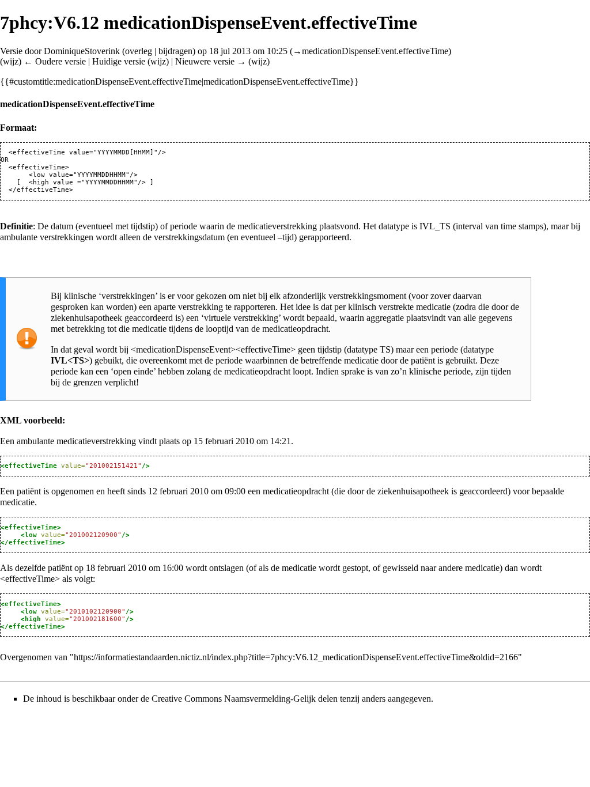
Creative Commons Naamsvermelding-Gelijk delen (245, 698)
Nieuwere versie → (210, 61)
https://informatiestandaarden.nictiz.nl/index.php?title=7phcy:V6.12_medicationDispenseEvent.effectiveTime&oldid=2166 (296, 657)
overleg (138, 51)
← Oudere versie (55, 61)
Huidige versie (118, 61)
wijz (10, 61)
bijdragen (175, 51)
